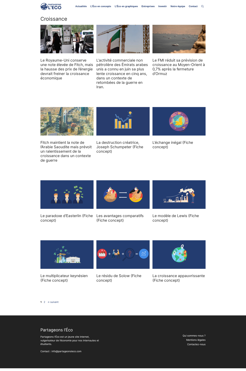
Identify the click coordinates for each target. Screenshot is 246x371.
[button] (202, 6)
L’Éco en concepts (100, 6)
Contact (193, 6)
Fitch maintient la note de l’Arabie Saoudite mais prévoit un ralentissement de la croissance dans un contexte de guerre (66, 151)
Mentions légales (196, 340)
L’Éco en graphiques (126, 6)
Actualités (81, 6)
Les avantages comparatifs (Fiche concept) (120, 218)
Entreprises (148, 6)
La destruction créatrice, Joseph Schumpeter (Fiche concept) (119, 147)
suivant (53, 302)
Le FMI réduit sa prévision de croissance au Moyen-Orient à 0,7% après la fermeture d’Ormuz (178, 67)
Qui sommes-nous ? (194, 335)
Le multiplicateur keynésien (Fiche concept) (64, 278)
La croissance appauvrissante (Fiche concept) (178, 278)
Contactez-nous (196, 344)
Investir (162, 6)
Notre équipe (178, 6)
